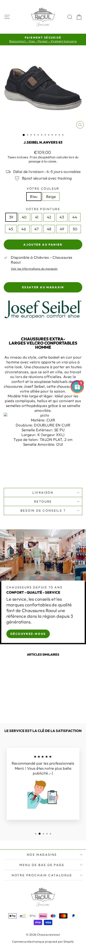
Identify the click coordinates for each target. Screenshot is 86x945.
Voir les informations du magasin (34, 269)
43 (62, 217)
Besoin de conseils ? (43, 510)
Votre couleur (43, 188)
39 (11, 217)
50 (75, 229)
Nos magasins (42, 855)
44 (74, 217)
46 (23, 229)
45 (11, 229)
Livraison (43, 492)
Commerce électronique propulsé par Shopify (43, 941)
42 (49, 217)
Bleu (34, 196)
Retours (43, 501)
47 (36, 229)
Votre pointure (43, 209)
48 (49, 229)
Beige (51, 196)
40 (24, 217)
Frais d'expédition (43, 157)
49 (62, 229)
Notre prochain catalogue (42, 875)
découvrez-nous (28, 633)
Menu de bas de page (41, 865)
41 (37, 217)
